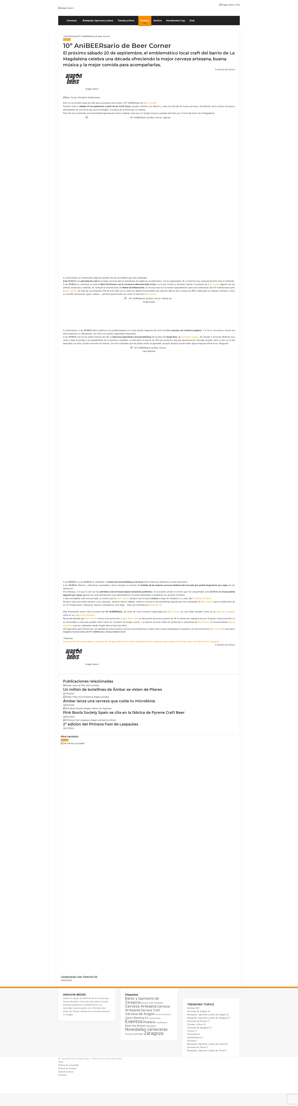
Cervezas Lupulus (190, 337)
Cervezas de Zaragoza (198, 1027)
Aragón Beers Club (129, 618)
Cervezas (72, 20)
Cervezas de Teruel (196, 1047)
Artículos (191, 1040)
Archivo (158, 20)
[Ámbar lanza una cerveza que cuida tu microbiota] (86, 697)
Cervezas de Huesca (197, 1021)
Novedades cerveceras (146, 1029)
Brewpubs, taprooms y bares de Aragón (206, 1014)
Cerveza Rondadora (163, 1014)
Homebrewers (194, 1037)
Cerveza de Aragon (140, 1014)
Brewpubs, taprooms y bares (98, 20)
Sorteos (205, 641)
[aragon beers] (66, 8)
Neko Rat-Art (156, 605)
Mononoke (151, 1026)
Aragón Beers (92, 89)
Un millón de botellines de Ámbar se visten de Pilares (112, 689)
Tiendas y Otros (126, 20)
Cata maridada (137, 641)
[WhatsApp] (64, 92)
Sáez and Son (194, 641)
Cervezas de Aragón (197, 1011)
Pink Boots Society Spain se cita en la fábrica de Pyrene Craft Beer (124, 712)
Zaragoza (214, 641)
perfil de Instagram (226, 611)
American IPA (69, 641)
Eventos (148, 641)
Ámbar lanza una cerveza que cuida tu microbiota (109, 701)
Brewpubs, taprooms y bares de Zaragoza (207, 1018)
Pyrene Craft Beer (134, 1034)
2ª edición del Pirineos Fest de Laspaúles (100, 724)
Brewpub (144, 1003)
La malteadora (161, 1022)
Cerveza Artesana (140, 1006)
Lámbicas (157, 641)
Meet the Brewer (179, 641)
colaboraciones (155, 1018)
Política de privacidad (68, 1065)
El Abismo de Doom (202, 598)
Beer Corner (150, 103)
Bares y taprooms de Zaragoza (102, 641)
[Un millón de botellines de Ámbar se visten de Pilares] (81, 685)
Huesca (149, 1022)
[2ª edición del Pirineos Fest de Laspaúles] (89, 720)
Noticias (144, 20)
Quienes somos (65, 1071)
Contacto (62, 1075)
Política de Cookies (67, 1068)
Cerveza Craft (150, 1010)
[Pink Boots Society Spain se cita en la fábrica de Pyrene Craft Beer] (87, 708)
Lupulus (166, 641)
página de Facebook (85, 615)
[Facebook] (63, 92)
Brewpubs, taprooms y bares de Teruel (206, 1050)
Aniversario (81, 641)
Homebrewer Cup (175, 20)
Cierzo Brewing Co (136, 1017)
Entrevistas (192, 1034)
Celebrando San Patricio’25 (79, 976)
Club (191, 20)
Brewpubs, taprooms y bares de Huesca (206, 1044)
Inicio (66, 36)
